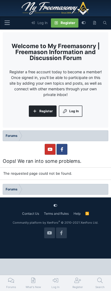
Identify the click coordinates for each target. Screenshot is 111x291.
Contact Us (30, 213)
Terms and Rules (56, 213)
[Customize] (83, 23)
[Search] (105, 23)
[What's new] (94, 23)
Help (77, 213)
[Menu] (7, 22)
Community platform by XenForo (55, 222)
